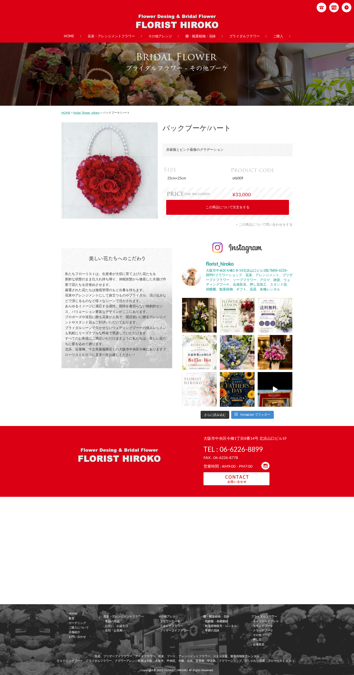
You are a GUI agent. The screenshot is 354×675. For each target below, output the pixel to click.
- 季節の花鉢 (211, 630)
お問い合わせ (77, 636)
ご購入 (278, 36)
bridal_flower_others (86, 112)
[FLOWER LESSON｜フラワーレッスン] (237, 315)
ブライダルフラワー (244, 36)
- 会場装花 (257, 644)
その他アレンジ (160, 36)
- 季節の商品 (111, 621)
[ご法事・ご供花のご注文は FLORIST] (275, 315)
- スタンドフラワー (170, 625)
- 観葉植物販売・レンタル (220, 625)
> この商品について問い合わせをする (264, 224)
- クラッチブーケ (262, 630)
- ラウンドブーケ (262, 625)
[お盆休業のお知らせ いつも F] (199, 352)
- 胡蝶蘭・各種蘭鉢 (215, 621)
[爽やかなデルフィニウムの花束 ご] (237, 352)
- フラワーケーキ (169, 621)
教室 (71, 618)
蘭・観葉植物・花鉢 (200, 36)
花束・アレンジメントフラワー (111, 36)
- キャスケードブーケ (265, 621)
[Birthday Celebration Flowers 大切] (199, 315)
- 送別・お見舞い (114, 630)
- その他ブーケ (260, 635)
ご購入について (79, 627)
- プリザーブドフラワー (173, 630)
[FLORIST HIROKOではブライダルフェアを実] (199, 389)
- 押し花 (256, 639)
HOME (69, 36)
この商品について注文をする (227, 207)
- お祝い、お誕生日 (115, 625)
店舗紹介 (74, 632)
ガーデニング (77, 623)
